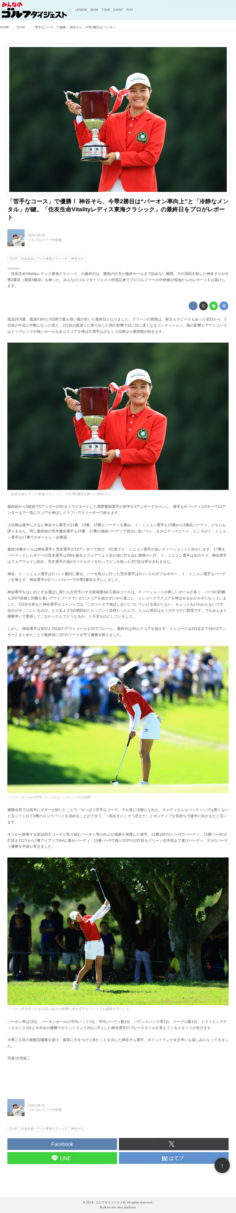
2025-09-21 (36, 235)
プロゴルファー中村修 (45, 240)
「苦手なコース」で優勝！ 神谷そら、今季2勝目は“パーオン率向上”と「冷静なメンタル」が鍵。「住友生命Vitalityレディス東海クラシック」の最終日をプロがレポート (118, 209)
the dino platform (124, 1207)
